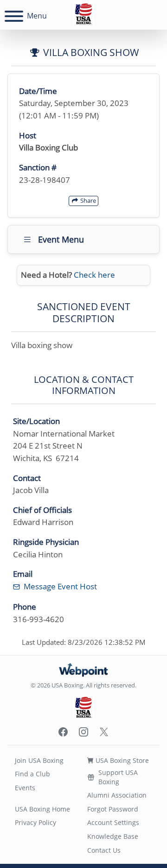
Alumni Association (117, 795)
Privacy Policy (35, 822)
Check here (94, 274)
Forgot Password (112, 809)
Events (25, 787)
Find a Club (32, 773)
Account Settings (113, 822)
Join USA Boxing (39, 760)
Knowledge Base (112, 836)
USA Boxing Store (121, 760)
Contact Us (104, 850)
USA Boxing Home (42, 809)
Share (87, 200)
